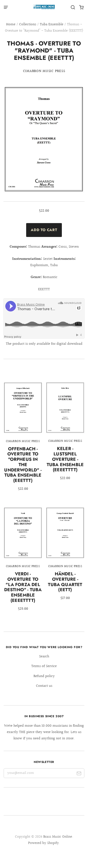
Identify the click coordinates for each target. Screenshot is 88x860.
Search (44, 656)
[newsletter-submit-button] (79, 774)
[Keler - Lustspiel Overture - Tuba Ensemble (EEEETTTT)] (65, 434)
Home (10, 24)
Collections (27, 24)
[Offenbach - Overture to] (22, 440)
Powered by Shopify (43, 843)
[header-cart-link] (81, 7)
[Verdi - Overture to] (22, 562)
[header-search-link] (73, 7)
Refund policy (44, 676)
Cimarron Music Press (44, 71)
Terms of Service (44, 666)
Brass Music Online (57, 837)
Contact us (44, 686)
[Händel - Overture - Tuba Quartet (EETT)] (65, 557)
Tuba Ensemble (51, 24)
